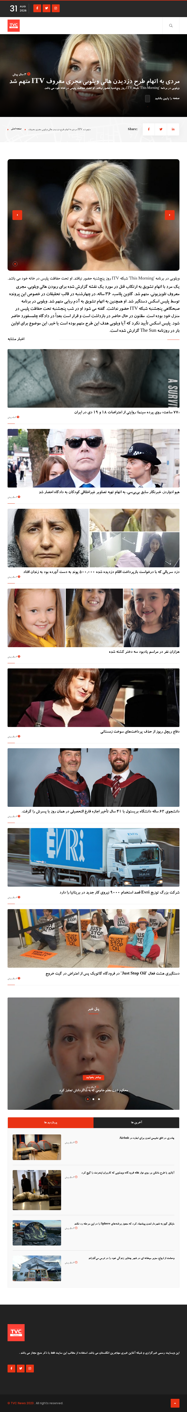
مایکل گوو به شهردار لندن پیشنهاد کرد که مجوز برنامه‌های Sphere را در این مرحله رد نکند (124, 1224)
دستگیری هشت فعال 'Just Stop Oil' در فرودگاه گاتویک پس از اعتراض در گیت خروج (112, 974)
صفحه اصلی (16, 129)
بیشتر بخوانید (93, 1077)
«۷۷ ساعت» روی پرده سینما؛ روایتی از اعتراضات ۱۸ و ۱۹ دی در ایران (126, 413)
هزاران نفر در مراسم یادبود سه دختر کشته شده (144, 652)
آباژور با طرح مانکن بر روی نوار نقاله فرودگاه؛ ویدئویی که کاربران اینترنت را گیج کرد (127, 1173)
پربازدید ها (50, 1122)
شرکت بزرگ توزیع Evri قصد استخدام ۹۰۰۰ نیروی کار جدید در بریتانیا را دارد (119, 893)
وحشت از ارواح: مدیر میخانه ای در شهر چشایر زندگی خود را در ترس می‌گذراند (131, 1258)
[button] (15, 264)
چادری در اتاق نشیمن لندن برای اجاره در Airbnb (146, 1138)
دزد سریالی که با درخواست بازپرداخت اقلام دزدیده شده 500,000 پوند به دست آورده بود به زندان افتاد (101, 572)
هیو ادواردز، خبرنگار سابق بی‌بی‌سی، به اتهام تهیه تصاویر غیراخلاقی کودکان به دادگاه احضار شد (109, 492)
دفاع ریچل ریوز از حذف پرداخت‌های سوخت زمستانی (139, 732)
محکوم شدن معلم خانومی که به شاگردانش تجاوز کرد (93, 1091)
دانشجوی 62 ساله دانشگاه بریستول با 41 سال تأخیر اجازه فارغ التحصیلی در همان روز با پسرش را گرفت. (100, 812)
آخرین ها (136, 1122)
